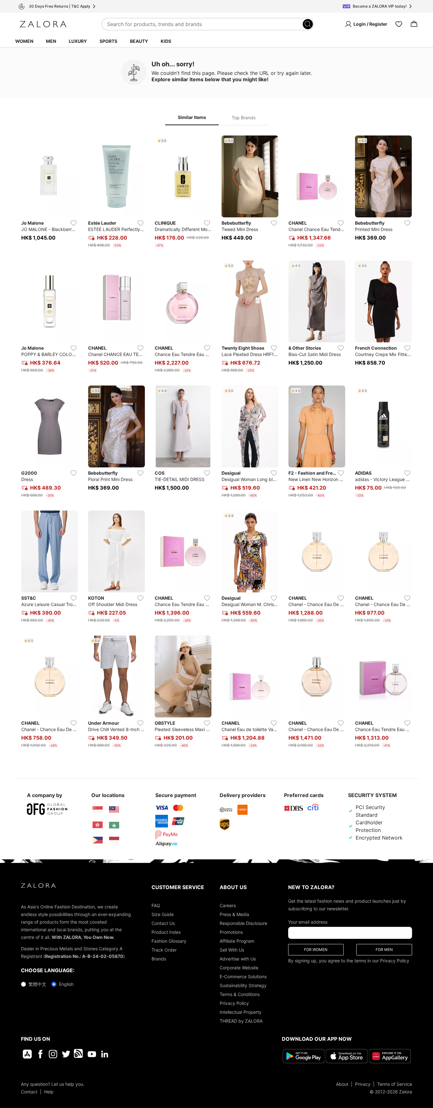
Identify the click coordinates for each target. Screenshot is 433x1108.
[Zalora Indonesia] (114, 840)
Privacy (363, 1083)
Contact (29, 1091)
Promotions (231, 932)
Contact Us (163, 923)
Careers (228, 905)
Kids (166, 41)
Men (51, 41)
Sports (108, 41)
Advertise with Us (238, 958)
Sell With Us (232, 950)
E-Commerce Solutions (243, 976)
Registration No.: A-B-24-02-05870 (84, 956)
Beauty (139, 41)
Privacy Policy (234, 1003)
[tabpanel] (216, 443)
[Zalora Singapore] (97, 809)
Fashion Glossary (169, 941)
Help (49, 1091)
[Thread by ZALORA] (79, 1054)
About (342, 1083)
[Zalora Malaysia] (114, 809)
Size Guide (163, 914)
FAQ (156, 905)
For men (384, 949)
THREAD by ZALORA (241, 1021)
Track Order (164, 950)
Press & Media (234, 914)
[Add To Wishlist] (73, 223)
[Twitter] (66, 1054)
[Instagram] (53, 1054)
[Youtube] (91, 1054)
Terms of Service (394, 1083)
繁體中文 (37, 984)
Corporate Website (239, 967)
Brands (159, 958)
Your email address (307, 922)
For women (315, 949)
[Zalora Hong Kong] (97, 825)
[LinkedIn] (104, 1054)
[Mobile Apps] (27, 1054)
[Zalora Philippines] (97, 840)
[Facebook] (40, 1054)
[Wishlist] (399, 24)
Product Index (166, 932)
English (66, 984)
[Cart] (414, 24)
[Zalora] (43, 24)
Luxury (78, 41)
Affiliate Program (237, 941)
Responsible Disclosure (243, 923)
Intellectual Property (241, 1012)
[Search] (308, 24)
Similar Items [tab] (192, 117)
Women (24, 41)
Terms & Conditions (240, 994)
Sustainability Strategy (243, 985)
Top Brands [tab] (243, 117)
